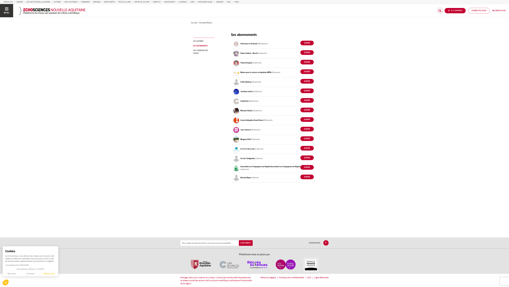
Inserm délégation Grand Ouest (252, 120)
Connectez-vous (478, 10)
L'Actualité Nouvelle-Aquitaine (38, 2)
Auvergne (183, 2)
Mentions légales (268, 277)
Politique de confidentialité (291, 277)
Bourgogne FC (169, 2)
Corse (236, 2)
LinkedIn (19, 2)
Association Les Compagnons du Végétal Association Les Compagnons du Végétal (270, 166)
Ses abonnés (198, 41)
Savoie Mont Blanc (205, 2)
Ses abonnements (200, 46)
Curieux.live (8, 2)
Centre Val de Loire (141, 2)
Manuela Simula (246, 110)
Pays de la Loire (125, 2)
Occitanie (57, 2)
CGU (309, 277)
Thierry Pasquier (246, 63)
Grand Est (157, 2)
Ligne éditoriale (321, 277)
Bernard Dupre (245, 177)
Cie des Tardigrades (247, 158)
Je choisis (30, 273)
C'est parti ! (245, 243)
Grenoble (219, 2)
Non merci (12, 273)
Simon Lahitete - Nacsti (249, 53)
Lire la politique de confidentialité (17, 265)
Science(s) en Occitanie (249, 44)
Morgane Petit (245, 139)
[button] (5, 282)
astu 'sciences (245, 130)
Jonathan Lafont (246, 91)
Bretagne (96, 2)
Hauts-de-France (71, 2)
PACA (229, 2)
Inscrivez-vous (499, 10)
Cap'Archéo (244, 101)
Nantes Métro (109, 2)
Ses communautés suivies (200, 51)
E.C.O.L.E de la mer (247, 149)
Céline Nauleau (246, 82)
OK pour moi (49, 273)
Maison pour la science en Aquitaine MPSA (256, 72)
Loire (192, 2)
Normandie (85, 2)
